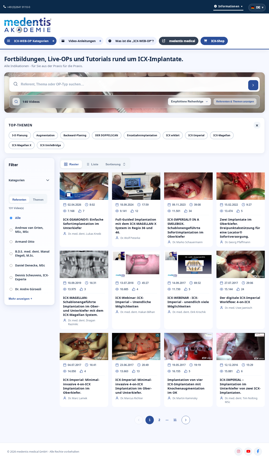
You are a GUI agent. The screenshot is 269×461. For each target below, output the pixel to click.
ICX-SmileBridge (50, 145)
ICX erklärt (172, 135)
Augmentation (45, 135)
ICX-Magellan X (21, 145)
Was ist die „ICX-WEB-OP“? (134, 41)
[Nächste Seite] (186, 420)
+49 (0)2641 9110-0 (18, 7)
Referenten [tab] (19, 199)
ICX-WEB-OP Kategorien (31, 41)
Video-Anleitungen (82, 41)
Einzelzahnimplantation (142, 135)
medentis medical (182, 41)
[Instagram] (239, 452)
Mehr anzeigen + (20, 298)
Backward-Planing (74, 135)
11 (175, 420)
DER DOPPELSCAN (106, 135)
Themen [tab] (38, 199)
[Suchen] (253, 85)
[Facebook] (258, 452)
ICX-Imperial (196, 135)
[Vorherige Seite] (138, 420)
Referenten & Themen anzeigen (235, 101)
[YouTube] (248, 452)
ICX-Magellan (221, 135)
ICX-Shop (217, 41)
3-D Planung (20, 135)
